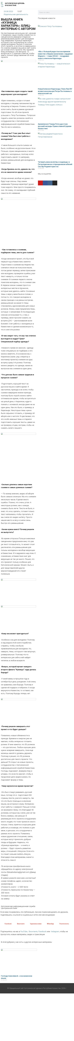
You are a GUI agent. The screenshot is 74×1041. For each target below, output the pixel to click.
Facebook (42, 931)
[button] (6, 924)
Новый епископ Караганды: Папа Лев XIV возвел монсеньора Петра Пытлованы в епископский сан (55, 91)
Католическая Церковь (14, 3)
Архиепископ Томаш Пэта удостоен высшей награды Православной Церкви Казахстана (54, 126)
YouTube (23, 931)
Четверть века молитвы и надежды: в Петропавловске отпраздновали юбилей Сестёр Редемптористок (55, 164)
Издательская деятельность (16, 14)
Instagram (55, 931)
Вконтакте (33, 931)
